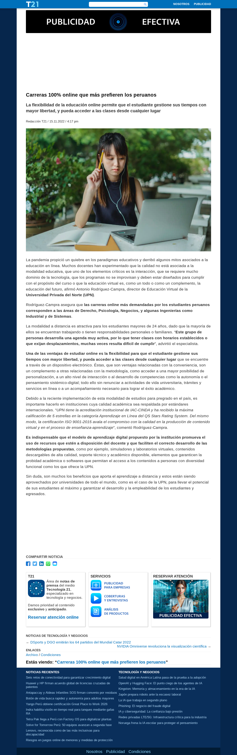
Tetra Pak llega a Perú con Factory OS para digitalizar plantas (68, 719)
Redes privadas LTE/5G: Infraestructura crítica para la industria (162, 717)
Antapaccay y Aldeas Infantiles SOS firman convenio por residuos (71, 692)
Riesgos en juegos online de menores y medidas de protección (69, 740)
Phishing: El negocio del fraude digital (144, 706)
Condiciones (51, 655)
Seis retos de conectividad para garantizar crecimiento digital (68, 677)
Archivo (32, 655)
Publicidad (202, 4)
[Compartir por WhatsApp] (48, 563)
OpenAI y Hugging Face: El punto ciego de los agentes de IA (160, 683)
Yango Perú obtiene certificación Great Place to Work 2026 (66, 704)
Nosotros (181, 4)
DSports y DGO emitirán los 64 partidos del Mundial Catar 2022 (80, 642)
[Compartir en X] (35, 563)
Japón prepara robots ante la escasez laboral (149, 694)
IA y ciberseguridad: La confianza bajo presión (150, 711)
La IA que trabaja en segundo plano (142, 700)
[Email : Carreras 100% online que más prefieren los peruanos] (55, 563)
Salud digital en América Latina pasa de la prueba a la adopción (162, 677)
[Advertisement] (118, 64)
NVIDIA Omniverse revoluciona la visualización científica (162, 646)
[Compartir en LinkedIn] (41, 563)
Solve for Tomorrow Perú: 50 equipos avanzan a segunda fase (69, 725)
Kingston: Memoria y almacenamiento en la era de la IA (156, 689)
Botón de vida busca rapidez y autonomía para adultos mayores (70, 698)
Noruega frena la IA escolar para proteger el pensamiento (158, 723)
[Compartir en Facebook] (28, 563)
